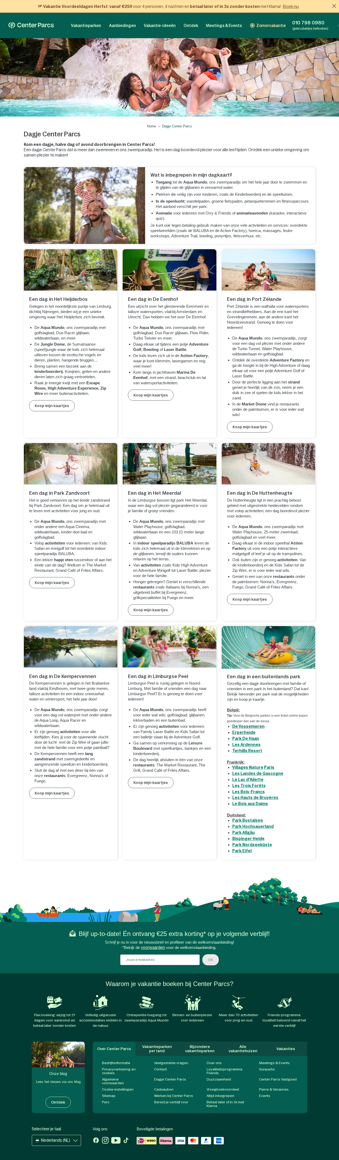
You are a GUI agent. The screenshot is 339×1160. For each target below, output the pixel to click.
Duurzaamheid (219, 1079)
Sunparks (267, 1069)
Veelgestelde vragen (171, 1063)
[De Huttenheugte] (268, 464)
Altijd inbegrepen (220, 1096)
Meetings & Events (224, 25)
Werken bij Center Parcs (173, 1096)
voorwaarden (153, 947)
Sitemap (108, 1096)
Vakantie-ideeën (160, 25)
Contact (160, 1069)
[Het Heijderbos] (71, 270)
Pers (105, 1102)
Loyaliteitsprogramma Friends (224, 1071)
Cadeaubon (163, 1089)
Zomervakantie (271, 25)
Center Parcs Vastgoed (278, 1079)
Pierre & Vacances (274, 1089)
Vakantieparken (86, 25)
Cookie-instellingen (117, 1089)
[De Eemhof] (169, 270)
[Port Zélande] (268, 270)
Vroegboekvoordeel (223, 1089)
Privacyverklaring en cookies (119, 1071)
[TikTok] (126, 1141)
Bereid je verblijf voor (171, 1102)
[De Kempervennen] (71, 647)
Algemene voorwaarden (113, 1081)
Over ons (214, 1063)
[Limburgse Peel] (169, 647)
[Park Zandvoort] (71, 464)
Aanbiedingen (122, 25)
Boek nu (291, 6)
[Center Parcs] (31, 25)
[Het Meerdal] (169, 464)
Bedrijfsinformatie (116, 1063)
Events (264, 1096)
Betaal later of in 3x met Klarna (225, 1104)
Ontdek (191, 25)
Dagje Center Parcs (170, 1079)
